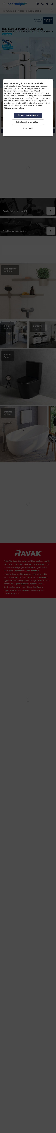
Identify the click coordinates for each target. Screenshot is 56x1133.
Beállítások (28, 128)
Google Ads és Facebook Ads (16, 96)
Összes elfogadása (27, 115)
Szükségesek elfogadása (27, 122)
